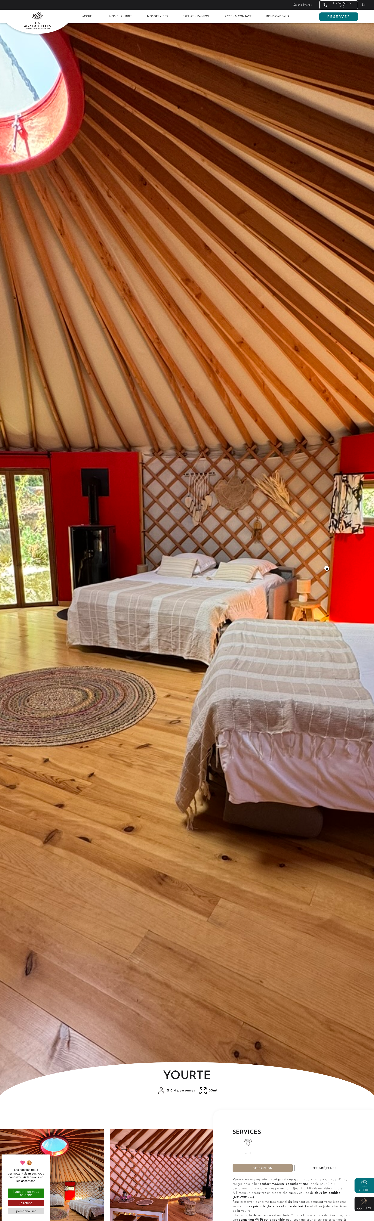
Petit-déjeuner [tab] (324, 1168)
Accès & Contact (238, 16)
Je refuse (26, 1203)
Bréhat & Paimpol (196, 16)
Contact (364, 1208)
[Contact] (364, 1202)
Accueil (88, 16)
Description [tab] (263, 1168)
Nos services (157, 16)
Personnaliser (26, 1211)
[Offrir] (364, 1183)
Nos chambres (120, 16)
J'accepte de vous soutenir (26, 1193)
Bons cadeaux (277, 16)
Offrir (364, 1190)
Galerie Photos (302, 5)
